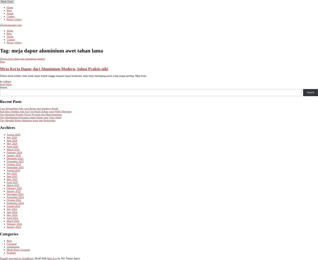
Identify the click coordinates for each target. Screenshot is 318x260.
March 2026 (13, 149)
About (10, 13)
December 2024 (15, 194)
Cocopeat (12, 243)
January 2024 (14, 227)
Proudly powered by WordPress (17, 258)
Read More (6, 84)
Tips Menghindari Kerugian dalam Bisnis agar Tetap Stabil (30, 117)
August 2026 (13, 134)
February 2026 (14, 152)
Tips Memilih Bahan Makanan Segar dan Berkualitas (27, 120)
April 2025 (12, 182)
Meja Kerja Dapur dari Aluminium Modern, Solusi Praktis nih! (54, 69)
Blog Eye (52, 258)
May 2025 (12, 179)
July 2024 (12, 209)
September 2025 (15, 167)
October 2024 (14, 200)
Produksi (11, 252)
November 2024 (15, 197)
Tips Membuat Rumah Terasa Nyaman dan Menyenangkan (31, 114)
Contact (11, 16)
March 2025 (13, 185)
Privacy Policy (14, 19)
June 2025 (12, 176)
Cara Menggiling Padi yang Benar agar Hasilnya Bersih (29, 108)
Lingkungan (13, 246)
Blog (9, 10)
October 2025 (14, 164)
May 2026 (12, 143)
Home (10, 7)
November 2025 (15, 161)
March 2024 (13, 221)
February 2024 (14, 224)
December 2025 (15, 158)
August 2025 (13, 170)
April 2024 (12, 218)
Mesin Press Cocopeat (18, 249)
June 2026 (12, 140)
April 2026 (12, 146)
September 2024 (15, 203)
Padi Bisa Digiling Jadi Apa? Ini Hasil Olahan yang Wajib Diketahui (36, 111)
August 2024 (13, 206)
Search (3, 87)
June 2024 (12, 212)
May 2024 (12, 215)
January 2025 (14, 191)
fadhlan (7, 81)
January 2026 (14, 155)
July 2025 (12, 173)
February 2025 (14, 188)
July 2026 (12, 137)
